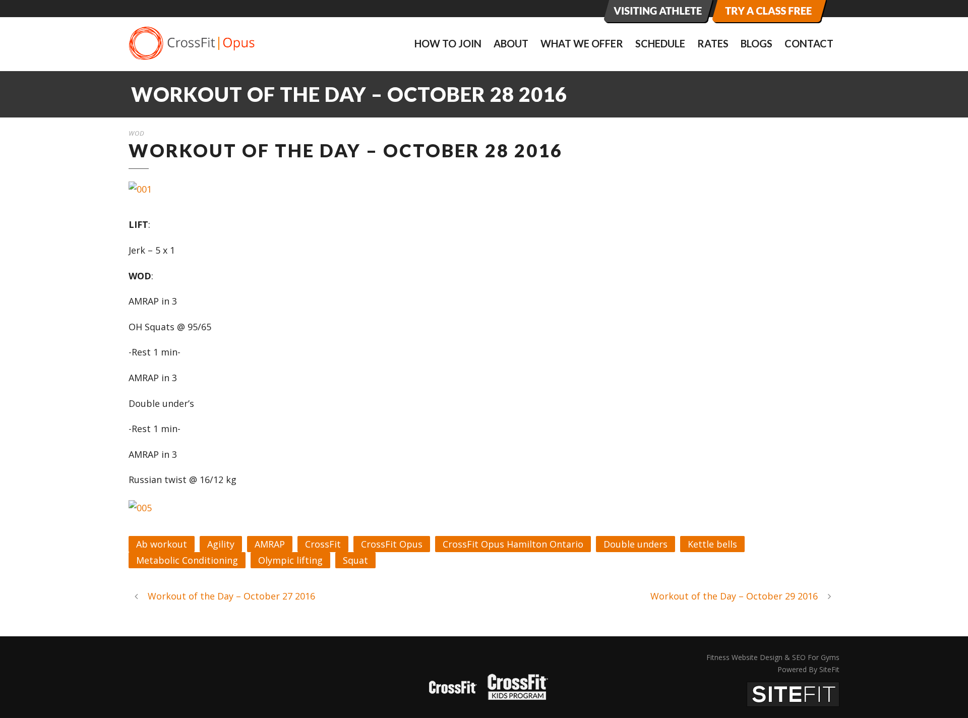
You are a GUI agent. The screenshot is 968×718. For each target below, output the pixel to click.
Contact (808, 43)
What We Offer (581, 43)
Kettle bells (712, 544)
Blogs (756, 43)
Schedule (660, 43)
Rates (713, 43)
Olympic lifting (290, 560)
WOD (137, 133)
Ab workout (161, 544)
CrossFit (323, 544)
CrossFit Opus (391, 544)
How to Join (447, 43)
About (511, 43)
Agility (220, 544)
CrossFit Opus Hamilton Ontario (513, 544)
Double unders (635, 544)
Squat (355, 560)
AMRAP (270, 544)
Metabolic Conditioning (187, 560)
